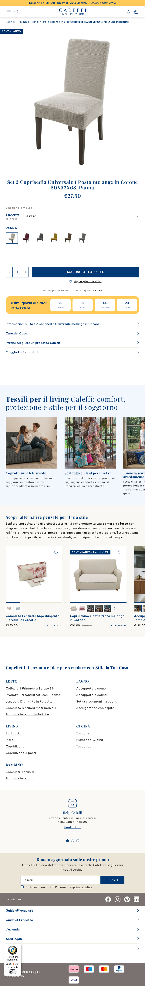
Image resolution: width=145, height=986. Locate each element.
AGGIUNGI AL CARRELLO (86, 272)
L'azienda (13, 929)
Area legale (14, 939)
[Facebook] (108, 899)
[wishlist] (128, 11)
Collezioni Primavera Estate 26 (30, 688)
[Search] (16, 11)
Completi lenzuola (20, 772)
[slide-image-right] (57, 574)
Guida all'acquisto (19, 910)
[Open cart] (136, 11)
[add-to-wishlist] (56, 552)
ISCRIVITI (113, 880)
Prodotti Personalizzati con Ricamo (33, 695)
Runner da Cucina (89, 740)
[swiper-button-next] (115, 608)
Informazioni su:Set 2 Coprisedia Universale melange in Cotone (52, 324)
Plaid (10, 740)
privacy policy (82, 887)
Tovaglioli (84, 746)
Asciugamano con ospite (95, 708)
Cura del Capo (16, 333)
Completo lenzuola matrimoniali (31, 708)
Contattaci (72, 827)
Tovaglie (82, 733)
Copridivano (15, 746)
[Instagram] (117, 899)
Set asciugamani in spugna (96, 701)
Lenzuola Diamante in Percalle (29, 701)
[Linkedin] (136, 899)
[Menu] (19, 946)
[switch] (12, 971)
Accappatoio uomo (91, 688)
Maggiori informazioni (22, 352)
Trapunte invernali (20, 778)
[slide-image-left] (10, 574)
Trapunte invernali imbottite (27, 714)
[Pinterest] (127, 899)
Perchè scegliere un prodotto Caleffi (33, 343)
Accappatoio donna (91, 695)
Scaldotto (13, 733)
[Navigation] (9, 11)
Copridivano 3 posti (21, 753)
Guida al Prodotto (19, 920)
